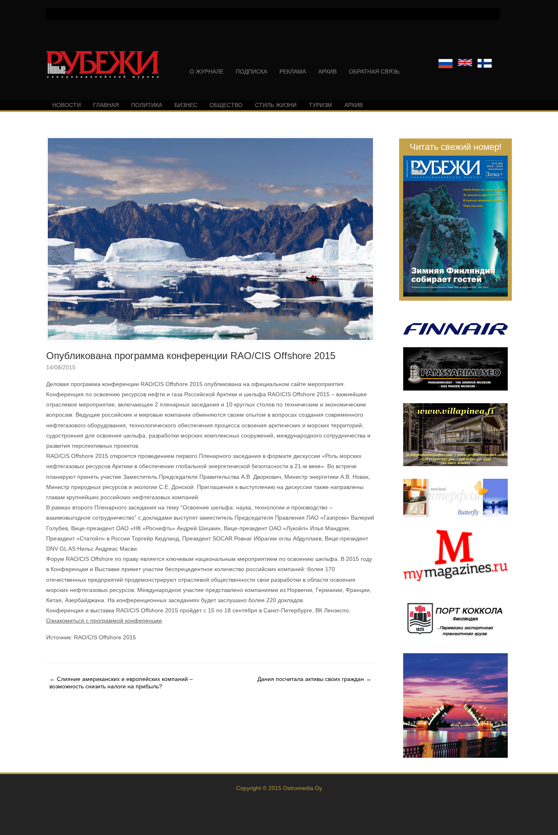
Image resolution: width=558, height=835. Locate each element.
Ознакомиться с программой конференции (104, 620)
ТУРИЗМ (320, 105)
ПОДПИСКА (251, 71)
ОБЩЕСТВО (226, 105)
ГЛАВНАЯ (106, 105)
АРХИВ (327, 71)
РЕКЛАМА (292, 71)
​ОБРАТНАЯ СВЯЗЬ (374, 71)
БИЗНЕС (185, 105)
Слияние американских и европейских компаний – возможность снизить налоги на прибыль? (121, 683)
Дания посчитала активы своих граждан (314, 679)
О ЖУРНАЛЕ (206, 71)
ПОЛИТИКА (146, 105)
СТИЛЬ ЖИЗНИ (276, 105)
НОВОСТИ (66, 105)
